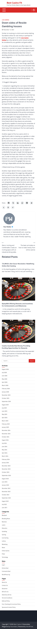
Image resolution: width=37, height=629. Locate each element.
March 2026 (5, 385)
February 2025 (6, 424)
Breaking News (6, 518)
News (3, 547)
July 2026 (4, 372)
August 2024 (5, 440)
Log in (3, 565)
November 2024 (6, 434)
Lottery (4, 541)
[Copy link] (13, 207)
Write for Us (5, 592)
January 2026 (5, 392)
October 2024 (5, 437)
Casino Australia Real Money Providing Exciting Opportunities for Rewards (16, 347)
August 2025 (5, 405)
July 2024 (4, 443)
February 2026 (6, 388)
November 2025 (6, 395)
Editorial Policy (6, 601)
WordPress (29, 626)
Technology (5, 557)
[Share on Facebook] (8, 203)
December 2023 (6, 466)
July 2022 (4, 504)
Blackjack (4, 515)
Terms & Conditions (7, 598)
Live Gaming (5, 20)
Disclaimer (4, 588)
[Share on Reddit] (31, 203)
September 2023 (6, 475)
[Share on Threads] (8, 207)
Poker (3, 554)
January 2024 (5, 462)
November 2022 (6, 491)
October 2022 (5, 495)
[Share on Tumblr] (4, 207)
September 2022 (6, 498)
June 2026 (4, 376)
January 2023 (5, 485)
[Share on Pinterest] (27, 203)
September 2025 (6, 401)
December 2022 (6, 488)
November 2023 (6, 469)
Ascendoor (13, 626)
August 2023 (5, 479)
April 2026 (4, 382)
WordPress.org (6, 574)
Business (4, 522)
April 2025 (4, 417)
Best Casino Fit (14, 3)
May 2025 (4, 414)
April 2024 (4, 453)
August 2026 (5, 369)
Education (4, 528)
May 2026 (4, 379)
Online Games (5, 551)
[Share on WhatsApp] (22, 203)
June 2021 (4, 507)
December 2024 (6, 430)
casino (3, 525)
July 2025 (4, 408)
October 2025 (5, 398)
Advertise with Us (6, 595)
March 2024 (5, 456)
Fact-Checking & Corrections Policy (11, 604)
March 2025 (5, 421)
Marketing (4, 544)
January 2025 (5, 427)
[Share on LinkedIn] (18, 203)
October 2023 (5, 472)
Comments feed (6, 571)
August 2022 (5, 501)
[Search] (33, 10)
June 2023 (4, 482)
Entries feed (5, 568)
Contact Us (5, 585)
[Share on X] (13, 203)
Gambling (4, 531)
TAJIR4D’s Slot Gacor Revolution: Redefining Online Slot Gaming (18, 265)
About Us (4, 582)
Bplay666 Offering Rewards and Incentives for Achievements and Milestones (17, 305)
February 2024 (6, 459)
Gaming (4, 535)
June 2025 (4, 411)
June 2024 (4, 446)
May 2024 (4, 450)
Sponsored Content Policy (9, 607)
